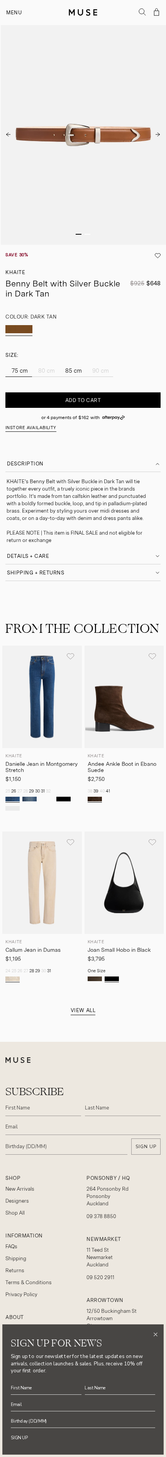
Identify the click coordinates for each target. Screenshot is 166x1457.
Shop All (15, 1213)
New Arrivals (19, 1189)
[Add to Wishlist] (70, 656)
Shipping (15, 1258)
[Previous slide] (8, 134)
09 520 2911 (100, 1277)
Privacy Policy (21, 1294)
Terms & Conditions (28, 1282)
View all (83, 1010)
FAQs (11, 1246)
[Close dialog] (155, 1334)
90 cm (100, 370)
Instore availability (30, 427)
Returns (14, 1270)
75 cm (19, 370)
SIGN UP (146, 1146)
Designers (17, 1201)
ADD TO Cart (83, 400)
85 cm (73, 370)
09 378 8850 (101, 1216)
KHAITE (15, 272)
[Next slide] (158, 134)
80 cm (46, 370)
